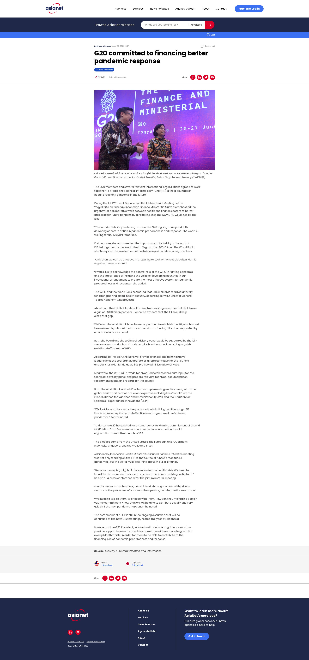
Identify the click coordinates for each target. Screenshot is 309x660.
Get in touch (196, 636)
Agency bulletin (185, 9)
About (205, 9)
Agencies (120, 9)
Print (213, 35)
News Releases (159, 9)
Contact (221, 9)
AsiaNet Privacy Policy (96, 641)
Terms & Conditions (76, 641)
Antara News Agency (118, 77)
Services (138, 9)
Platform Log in (249, 9)
